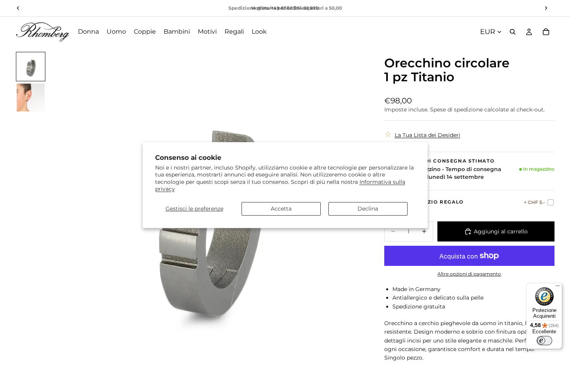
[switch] (544, 340)
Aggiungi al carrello (501, 231)
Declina (368, 208)
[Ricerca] (512, 31)
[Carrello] (545, 31)
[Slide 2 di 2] (31, 97)
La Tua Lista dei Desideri (427, 135)
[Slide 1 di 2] (31, 67)
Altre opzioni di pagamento (469, 274)
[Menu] (557, 287)
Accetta (281, 208)
